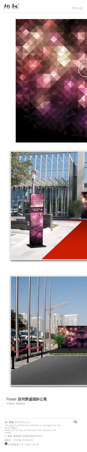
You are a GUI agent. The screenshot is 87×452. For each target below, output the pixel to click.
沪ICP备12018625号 (23, 440)
